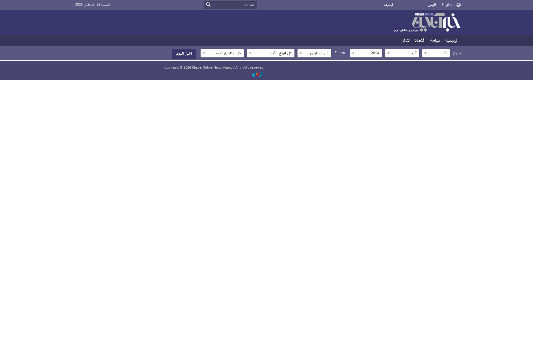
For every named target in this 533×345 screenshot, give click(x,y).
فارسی (432, 5)
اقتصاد (420, 40)
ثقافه (406, 40)
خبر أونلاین (427, 23)
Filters (339, 53)
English (447, 5)
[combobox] (436, 53)
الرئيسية (451, 40)
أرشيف (388, 5)
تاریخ (457, 53)
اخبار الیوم (184, 54)
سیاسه (435, 40)
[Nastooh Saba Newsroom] (254, 75)
